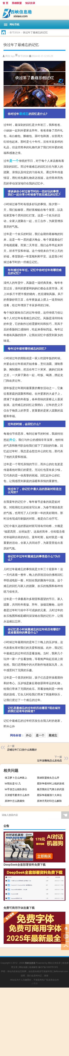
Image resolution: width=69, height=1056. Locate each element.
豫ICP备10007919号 (48, 966)
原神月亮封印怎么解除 (49, 800)
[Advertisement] (34, 1022)
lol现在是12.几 (13, 783)
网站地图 (23, 966)
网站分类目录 (54, 962)
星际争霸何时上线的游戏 (50, 783)
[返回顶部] (65, 945)
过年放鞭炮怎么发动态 (49, 760)
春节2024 (15, 32)
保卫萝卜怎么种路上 (16, 777)
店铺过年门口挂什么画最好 (22, 749)
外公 (12, 439)
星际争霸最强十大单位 (49, 795)
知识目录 (30, 3)
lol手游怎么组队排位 (16, 789)
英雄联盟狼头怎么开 (48, 777)
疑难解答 (33, 966)
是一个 (14, 160)
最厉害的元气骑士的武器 (50, 789)
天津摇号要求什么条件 (17, 795)
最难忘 (24, 113)
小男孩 (34, 983)
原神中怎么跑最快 (15, 800)
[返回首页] (65, 928)
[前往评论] (65, 937)
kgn (13, 56)
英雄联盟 (17, 3)
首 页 (5, 3)
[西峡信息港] (34, 13)
